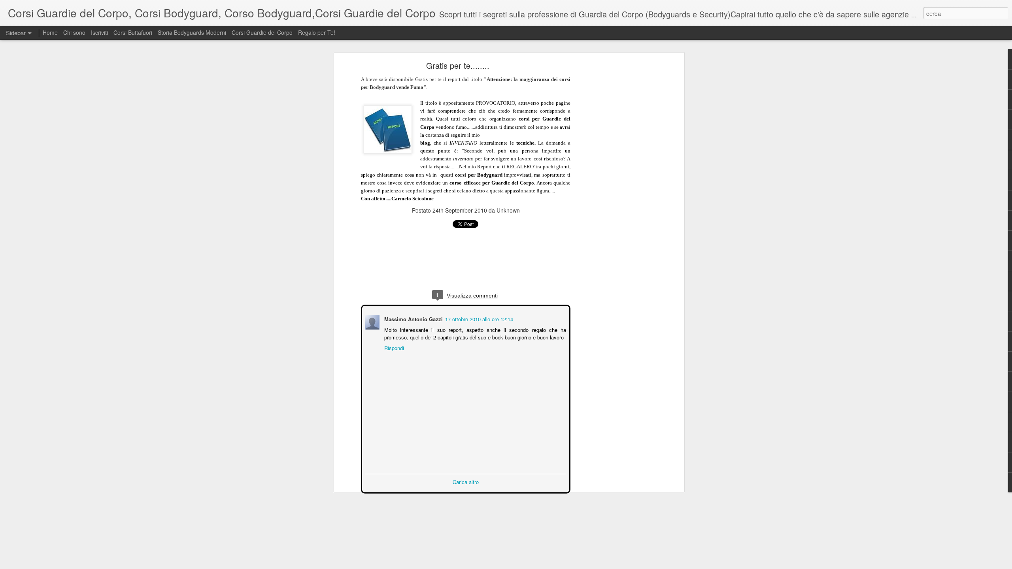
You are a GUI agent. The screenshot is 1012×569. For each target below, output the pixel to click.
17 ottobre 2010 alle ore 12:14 (478, 318)
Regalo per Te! (316, 32)
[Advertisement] (613, 188)
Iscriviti (99, 32)
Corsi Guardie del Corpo (262, 32)
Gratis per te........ (457, 65)
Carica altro (466, 481)
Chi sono (74, 32)
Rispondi (393, 347)
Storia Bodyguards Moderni (192, 32)
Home (51, 32)
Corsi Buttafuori (132, 32)
